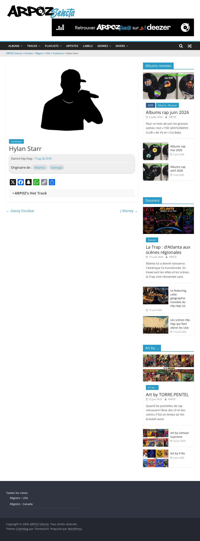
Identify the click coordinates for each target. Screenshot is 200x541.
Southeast (16, 141)
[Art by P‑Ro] (155, 451)
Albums (14, 46)
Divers (120, 46)
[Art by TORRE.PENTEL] (168, 356)
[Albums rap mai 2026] (155, 144)
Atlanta (39, 167)
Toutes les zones (17, 493)
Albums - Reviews (167, 105)
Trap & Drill (43, 158)
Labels (88, 46)
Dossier (152, 240)
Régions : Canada (21, 504)
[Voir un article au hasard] (189, 46)
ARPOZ (172, 117)
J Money (129, 210)
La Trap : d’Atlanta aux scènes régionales (168, 249)
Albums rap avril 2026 (178, 169)
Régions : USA (19, 498)
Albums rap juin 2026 (167, 112)
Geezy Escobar (20, 210)
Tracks (32, 46)
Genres (102, 46)
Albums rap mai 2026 (178, 148)
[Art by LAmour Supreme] (155, 431)
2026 (150, 105)
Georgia (56, 167)
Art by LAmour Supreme (179, 435)
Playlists (52, 46)
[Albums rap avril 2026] (155, 165)
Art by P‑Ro (177, 453)
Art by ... (152, 387)
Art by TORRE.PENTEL (167, 394)
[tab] (72, 193)
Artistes (72, 46)
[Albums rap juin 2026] (168, 74)
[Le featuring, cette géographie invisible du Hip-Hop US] (155, 289)
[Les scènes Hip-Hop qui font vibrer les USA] (155, 318)
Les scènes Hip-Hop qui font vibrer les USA (180, 323)
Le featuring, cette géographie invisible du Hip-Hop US (178, 298)
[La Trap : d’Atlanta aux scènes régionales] (168, 209)
